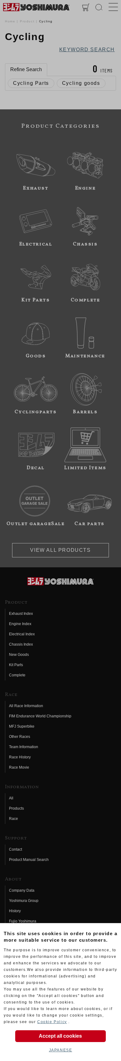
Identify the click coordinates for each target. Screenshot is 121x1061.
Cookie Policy (52, 1022)
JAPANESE (60, 1050)
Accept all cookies (60, 1036)
